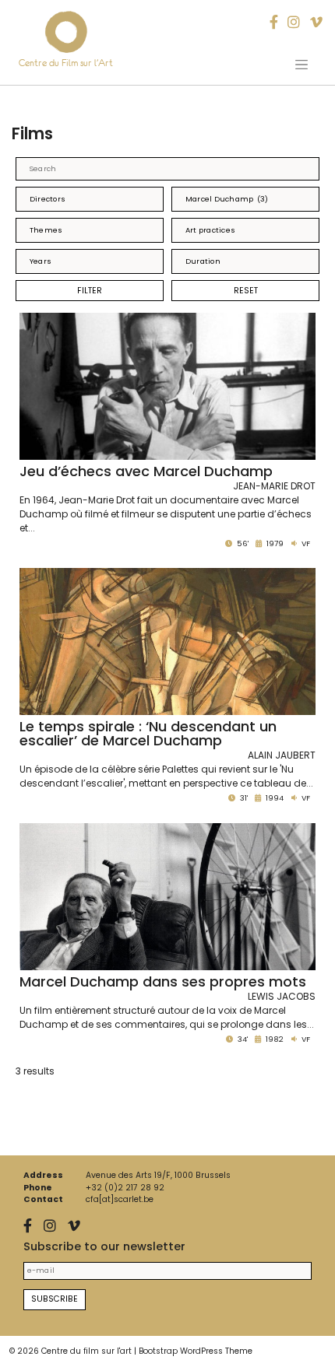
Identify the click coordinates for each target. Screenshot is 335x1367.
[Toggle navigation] (301, 64)
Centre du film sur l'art (86, 1351)
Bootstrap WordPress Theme (195, 1351)
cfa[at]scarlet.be (119, 1199)
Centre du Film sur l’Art (66, 62)
